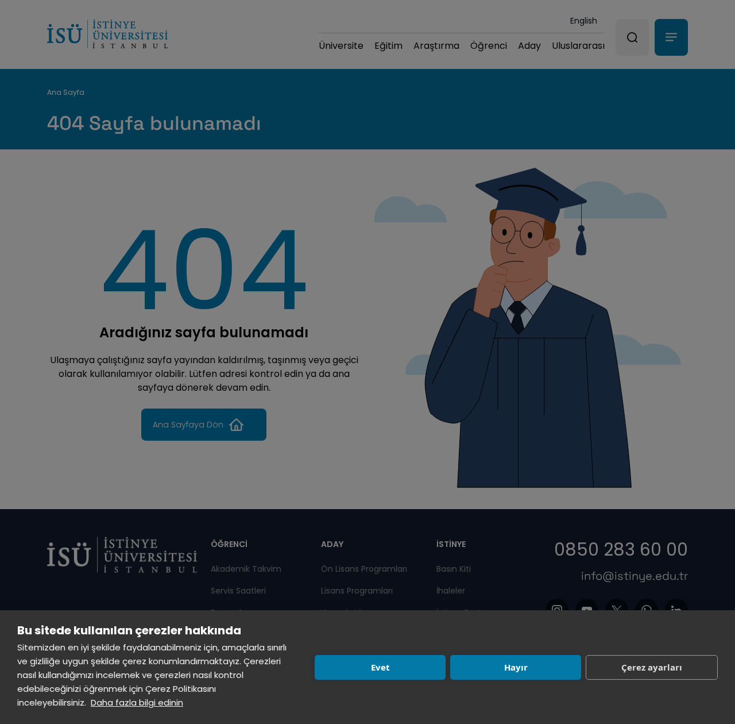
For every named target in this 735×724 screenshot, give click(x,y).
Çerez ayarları (651, 667)
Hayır (516, 667)
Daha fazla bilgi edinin (137, 702)
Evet (380, 667)
